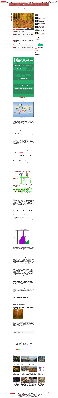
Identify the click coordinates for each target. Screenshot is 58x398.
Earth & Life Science (16, 2)
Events (19, 2)
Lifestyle (36, 2)
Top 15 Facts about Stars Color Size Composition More (41, 27)
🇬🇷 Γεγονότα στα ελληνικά (39, 393)
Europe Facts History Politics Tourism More (24, 385)
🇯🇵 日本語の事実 (33, 394)
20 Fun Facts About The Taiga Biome (24, 364)
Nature (45, 2)
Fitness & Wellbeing (23, 2)
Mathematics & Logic (39, 2)
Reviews (53, 2)
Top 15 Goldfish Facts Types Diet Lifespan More (16, 374)
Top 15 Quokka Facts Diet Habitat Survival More (32, 385)
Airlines (2, 2)
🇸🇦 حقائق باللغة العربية (32, 393)
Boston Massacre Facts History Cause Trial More (25, 374)
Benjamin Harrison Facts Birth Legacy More (41, 385)
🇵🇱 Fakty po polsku (36, 395)
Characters (7, 2)
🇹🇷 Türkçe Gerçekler (20, 397)
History (29, 2)
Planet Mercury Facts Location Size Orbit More (41, 21)
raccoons (31, 200)
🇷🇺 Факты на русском (26, 396)
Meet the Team (28, 390)
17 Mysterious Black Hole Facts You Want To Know (41, 33)
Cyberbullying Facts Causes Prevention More (41, 374)
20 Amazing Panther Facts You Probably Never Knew (16, 385)
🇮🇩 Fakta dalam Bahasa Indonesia (26, 394)
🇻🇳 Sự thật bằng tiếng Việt (34, 396)
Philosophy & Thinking (48, 2)
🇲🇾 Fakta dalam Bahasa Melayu (21, 395)
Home (26, 3)
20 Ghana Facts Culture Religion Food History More (32, 374)
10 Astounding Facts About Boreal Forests (32, 364)
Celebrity (4, 2)
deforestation (18, 288)
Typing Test (36, 52)
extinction (24, 273)
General (26, 2)
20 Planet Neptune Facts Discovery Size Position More (41, 24)
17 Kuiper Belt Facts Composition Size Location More (41, 18)
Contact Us (38, 390)
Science (55, 2)
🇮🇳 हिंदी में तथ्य (19, 394)
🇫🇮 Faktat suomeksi (25, 393)
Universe (31, 3)
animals (18, 142)
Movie (43, 2)
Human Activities (32, 2)
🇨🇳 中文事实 (25, 397)
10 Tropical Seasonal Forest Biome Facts (16, 364)
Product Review (33, 390)
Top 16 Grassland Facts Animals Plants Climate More (41, 31)
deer (32, 270)
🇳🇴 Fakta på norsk (20, 393)
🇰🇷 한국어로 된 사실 (39, 394)
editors (22, 341)
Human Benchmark (37, 54)
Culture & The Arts (11, 2)
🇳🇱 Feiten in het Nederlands (29, 395)
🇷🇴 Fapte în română (20, 396)
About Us (19, 390)
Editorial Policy (23, 390)
